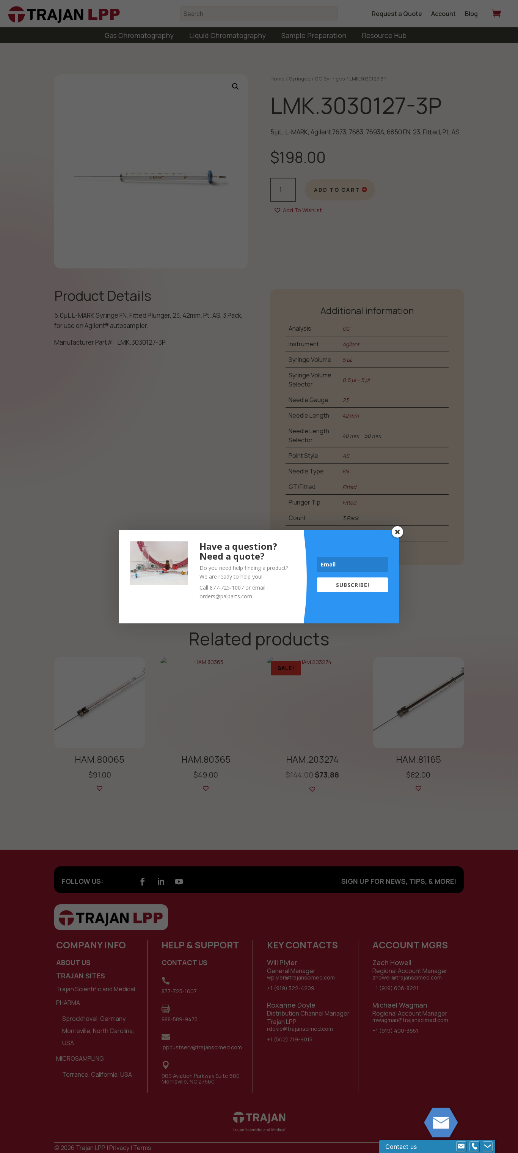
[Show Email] (461, 1146)
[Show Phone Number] (474, 1146)
